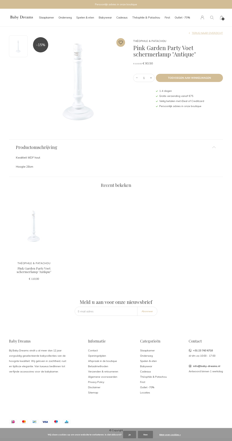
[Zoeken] (212, 17)
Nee (145, 434)
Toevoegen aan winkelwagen (189, 77)
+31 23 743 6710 (203, 350)
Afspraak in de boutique (102, 361)
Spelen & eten (85, 17)
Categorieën (150, 341)
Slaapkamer (46, 17)
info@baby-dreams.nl (206, 366)
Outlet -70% (182, 17)
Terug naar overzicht (207, 33)
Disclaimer (94, 387)
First (167, 17)
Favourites (120, 42)
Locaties (145, 392)
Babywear (105, 17)
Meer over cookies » (170, 434)
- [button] (136, 78)
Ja (130, 434)
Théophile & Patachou (146, 17)
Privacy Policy (96, 382)
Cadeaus (122, 17)
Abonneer (147, 311)
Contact (93, 350)
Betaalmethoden (98, 366)
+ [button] (151, 78)
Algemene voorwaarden (102, 376)
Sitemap (93, 392)
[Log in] (202, 17)
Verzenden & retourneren (103, 371)
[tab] (116, 147)
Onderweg (65, 17)
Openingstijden (97, 355)
